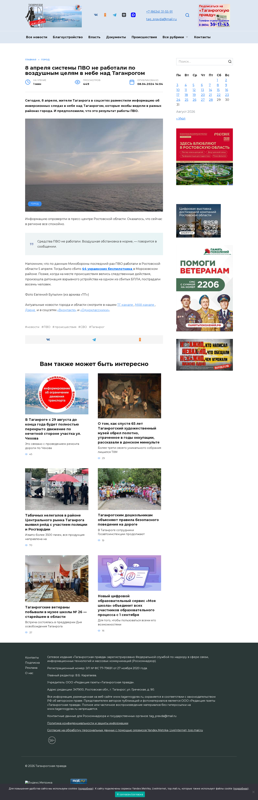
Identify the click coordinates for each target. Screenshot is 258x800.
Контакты (202, 37)
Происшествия (144, 37)
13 (202, 90)
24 (178, 100)
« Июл (180, 118)
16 (226, 90)
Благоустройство (68, 37)
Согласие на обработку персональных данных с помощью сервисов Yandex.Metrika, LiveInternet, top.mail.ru (125, 730)
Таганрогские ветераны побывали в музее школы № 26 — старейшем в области (56, 611)
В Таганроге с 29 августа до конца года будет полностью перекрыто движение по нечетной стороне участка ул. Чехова (53, 429)
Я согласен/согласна (130, 794)
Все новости (36, 37)
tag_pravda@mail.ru (161, 19)
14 (210, 90)
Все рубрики (173, 37)
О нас (29, 673)
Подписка (32, 662)
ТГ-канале (125, 305)
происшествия (65, 327)
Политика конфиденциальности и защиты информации (87, 723)
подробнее (86, 788)
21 (210, 95)
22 (219, 95)
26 (194, 100)
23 (227, 95)
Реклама (31, 668)
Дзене (30, 310)
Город (35, 203)
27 (203, 100)
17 (177, 95)
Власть (94, 37)
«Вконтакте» (66, 310)
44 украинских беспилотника (107, 269)
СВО (83, 327)
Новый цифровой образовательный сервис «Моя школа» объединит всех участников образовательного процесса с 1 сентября (127, 605)
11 (186, 90)
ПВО (47, 327)
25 (186, 100)
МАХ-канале (145, 305)
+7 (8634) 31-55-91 (159, 11)
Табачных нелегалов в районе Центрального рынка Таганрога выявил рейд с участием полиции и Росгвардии (56, 522)
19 (194, 95)
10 (178, 90)
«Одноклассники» (95, 310)
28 (211, 100)
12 (194, 90)
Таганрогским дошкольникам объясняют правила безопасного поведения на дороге (128, 519)
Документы (116, 37)
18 (186, 95)
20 (203, 95)
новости (33, 327)
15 (218, 90)
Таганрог (97, 327)
